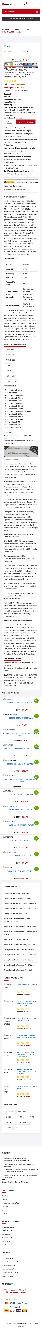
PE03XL (9, 365)
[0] (24, 5)
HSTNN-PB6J (11, 381)
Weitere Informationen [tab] (14, 189)
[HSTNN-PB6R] (9, 1071)
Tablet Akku (6, 1234)
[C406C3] (9, 1021)
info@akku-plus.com (18, 1293)
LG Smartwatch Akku (9, 1265)
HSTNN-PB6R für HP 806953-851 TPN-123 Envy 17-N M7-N (26, 1072)
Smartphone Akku (8, 1245)
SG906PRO (10, 1112)
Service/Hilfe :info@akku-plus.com (21, 19)
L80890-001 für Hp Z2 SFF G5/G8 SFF (21, 764)
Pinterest (24, 1182)
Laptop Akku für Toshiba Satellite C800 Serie (20, 903)
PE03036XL (10, 371)
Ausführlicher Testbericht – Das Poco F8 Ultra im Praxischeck (20, 1176)
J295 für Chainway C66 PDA (27, 984)
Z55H (17, 1128)
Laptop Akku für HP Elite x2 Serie (15, 914)
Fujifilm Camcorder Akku (10, 1272)
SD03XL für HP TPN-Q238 (21, 841)
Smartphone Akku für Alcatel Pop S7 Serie (19, 965)
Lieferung (5, 1206)
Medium (11, 1182)
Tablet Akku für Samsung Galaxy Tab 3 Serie (19, 945)
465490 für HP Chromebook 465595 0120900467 (21, 749)
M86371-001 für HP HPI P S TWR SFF (21, 825)
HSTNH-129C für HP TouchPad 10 (21, 810)
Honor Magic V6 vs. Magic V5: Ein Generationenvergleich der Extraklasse (17, 1159)
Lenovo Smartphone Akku (10, 1262)
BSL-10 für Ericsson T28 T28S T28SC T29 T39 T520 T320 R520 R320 (26, 1055)
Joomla (17, 1182)
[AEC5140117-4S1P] (9, 1089)
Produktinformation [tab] (13, 186)
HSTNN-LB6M (11, 376)
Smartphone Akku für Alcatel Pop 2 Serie (18, 960)
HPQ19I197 (14, 97)
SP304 (8, 1128)
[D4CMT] (9, 1002)
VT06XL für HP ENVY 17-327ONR (21, 795)
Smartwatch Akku (8, 1227)
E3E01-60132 (10, 1122)
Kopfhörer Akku (7, 1231)
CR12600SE (22, 1112)
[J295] (9, 986)
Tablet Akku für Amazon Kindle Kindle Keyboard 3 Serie (20, 933)
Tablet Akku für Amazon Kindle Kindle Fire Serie (20, 927)
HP (28, 29)
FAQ (3, 1210)
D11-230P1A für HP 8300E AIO (21, 856)
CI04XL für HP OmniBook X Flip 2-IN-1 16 (21, 703)
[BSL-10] (9, 1054)
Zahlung (4, 1199)
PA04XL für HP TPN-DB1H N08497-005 (21, 871)
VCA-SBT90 (24, 1122)
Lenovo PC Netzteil (8, 1276)
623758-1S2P (10, 1117)
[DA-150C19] (9, 1037)
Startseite (5, 29)
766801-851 (10, 355)
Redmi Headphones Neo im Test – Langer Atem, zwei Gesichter (20, 1165)
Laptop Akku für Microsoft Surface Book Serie (20, 909)
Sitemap (4, 1213)
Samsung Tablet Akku (9, 1269)
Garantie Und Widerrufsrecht (11, 1203)
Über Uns (5, 1196)
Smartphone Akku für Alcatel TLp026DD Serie (20, 955)
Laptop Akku (18, 29)
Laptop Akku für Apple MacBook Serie (17, 898)
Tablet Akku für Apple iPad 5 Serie (16, 940)
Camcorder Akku (7, 1238)
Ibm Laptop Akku (7, 1258)
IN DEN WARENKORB (26, 122)
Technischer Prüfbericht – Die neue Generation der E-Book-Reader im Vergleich (21, 1170)
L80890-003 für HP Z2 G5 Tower (21, 718)
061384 (22, 1117)
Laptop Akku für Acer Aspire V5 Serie (17, 893)
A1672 (32, 1117)
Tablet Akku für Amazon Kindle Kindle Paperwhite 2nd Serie (17, 920)
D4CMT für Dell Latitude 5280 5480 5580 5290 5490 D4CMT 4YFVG (27, 1004)
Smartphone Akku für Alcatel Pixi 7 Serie (18, 970)
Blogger (4, 1182)
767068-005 (10, 360)
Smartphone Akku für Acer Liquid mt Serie (19, 950)
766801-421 (10, 349)
